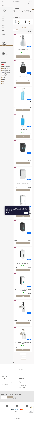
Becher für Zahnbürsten (5, 51)
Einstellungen (8, 212)
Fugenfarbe (3, 42)
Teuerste (25, 29)
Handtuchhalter (4, 44)
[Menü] (32, 406)
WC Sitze (3, 55)
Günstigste (20, 29)
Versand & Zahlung (5, 374)
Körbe (3, 52)
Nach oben (23, 358)
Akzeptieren (26, 212)
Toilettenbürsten (4, 43)
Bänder (3, 40)
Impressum (21, 372)
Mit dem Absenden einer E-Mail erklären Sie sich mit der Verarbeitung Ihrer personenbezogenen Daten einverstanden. (16, 397)
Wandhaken (3, 53)
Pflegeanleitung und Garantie (7, 372)
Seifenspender (4, 45)
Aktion (4, 10)
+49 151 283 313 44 (7, 381)
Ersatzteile (3, 46)
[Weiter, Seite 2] (23, 356)
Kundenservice (15, 1)
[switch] (31, 411)
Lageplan (17, 411)
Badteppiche (3, 34)
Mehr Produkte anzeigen (22, 27)
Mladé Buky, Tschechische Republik (24, 383)
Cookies (17, 413)
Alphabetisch (29, 29)
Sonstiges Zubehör (4, 41)
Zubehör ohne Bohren (4, 35)
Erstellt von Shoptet (17, 418)
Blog (19, 1)
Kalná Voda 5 (22, 381)
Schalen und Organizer (5, 54)
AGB (2, 369)
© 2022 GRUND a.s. (17, 415)
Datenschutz (4, 371)
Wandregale (3, 47)
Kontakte (20, 374)
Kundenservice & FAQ (22, 371)
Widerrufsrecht (4, 376)
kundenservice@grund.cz (8, 382)
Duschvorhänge (4, 37)
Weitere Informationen (9, 210)
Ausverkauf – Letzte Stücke (5, 60)
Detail (23, 56)
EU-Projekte (21, 369)
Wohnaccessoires (4, 56)
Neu (4, 11)
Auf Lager (5, 9)
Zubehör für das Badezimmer (5, 36)
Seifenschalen (4, 50)
